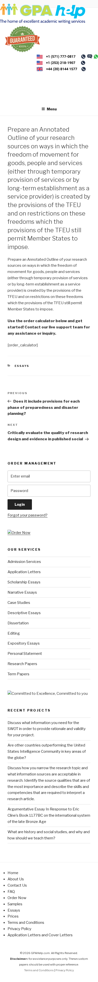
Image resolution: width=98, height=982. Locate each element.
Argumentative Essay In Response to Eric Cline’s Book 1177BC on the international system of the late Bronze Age (49, 815)
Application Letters (24, 572)
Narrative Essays (22, 592)
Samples (15, 904)
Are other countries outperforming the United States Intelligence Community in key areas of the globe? (47, 751)
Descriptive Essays (24, 613)
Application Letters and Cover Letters (40, 935)
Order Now (17, 898)
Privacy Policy (19, 929)
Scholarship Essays (24, 582)
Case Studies (19, 602)
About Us (16, 879)
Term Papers (18, 674)
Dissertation (18, 623)
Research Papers (22, 664)
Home (13, 873)
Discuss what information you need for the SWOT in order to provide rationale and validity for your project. (47, 729)
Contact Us (17, 885)
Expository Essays (24, 643)
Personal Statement (25, 653)
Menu (52, 109)
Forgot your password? (27, 515)
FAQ (11, 891)
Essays (22, 366)
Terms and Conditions (26, 922)
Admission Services (24, 561)
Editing (14, 633)
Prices (13, 916)
